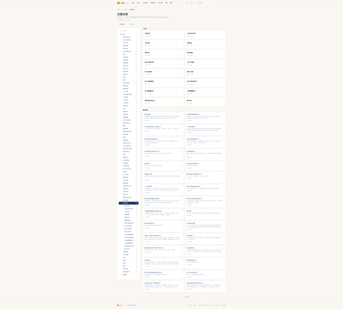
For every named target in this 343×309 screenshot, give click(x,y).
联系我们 (224, 305)
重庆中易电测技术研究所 (193, 186)
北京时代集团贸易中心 (192, 139)
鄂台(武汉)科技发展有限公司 (194, 198)
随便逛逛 (152, 2)
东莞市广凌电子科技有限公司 (152, 235)
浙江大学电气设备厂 (192, 272)
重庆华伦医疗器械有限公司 (193, 174)
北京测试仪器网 (190, 223)
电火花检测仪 (190, 248)
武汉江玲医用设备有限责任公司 (153, 272)
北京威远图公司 (190, 151)
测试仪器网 (147, 114)
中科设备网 (189, 235)
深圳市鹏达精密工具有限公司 (152, 126)
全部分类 (124, 30)
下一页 (186, 297)
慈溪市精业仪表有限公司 (151, 139)
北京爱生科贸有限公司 (192, 163)
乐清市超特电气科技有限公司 (194, 283)
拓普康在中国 (148, 174)
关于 (188, 305)
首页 (133, 2)
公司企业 (124, 9)
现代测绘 (188, 211)
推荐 (171, 2)
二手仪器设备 (148, 186)
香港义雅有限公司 (149, 223)
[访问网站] (181, 114)
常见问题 (160, 2)
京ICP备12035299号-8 (204, 305)
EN (192, 2)
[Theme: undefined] (187, 2)
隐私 (191, 305)
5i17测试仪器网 (190, 126)
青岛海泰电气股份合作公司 (151, 151)
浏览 (138, 2)
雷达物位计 (147, 260)
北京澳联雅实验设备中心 (193, 114)
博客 (166, 2)
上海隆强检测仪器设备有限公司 (153, 211)
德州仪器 (146, 163)
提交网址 (145, 2)
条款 (195, 305)
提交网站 (122, 24)
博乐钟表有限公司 (191, 260)
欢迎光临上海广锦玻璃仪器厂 (152, 283)
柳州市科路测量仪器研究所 (151, 198)
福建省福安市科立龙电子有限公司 (153, 248)
